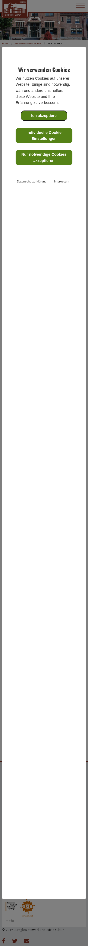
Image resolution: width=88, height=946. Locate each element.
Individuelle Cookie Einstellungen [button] (44, 135)
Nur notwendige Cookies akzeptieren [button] (43, 157)
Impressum (61, 181)
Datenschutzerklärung (32, 181)
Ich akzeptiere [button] (44, 116)
